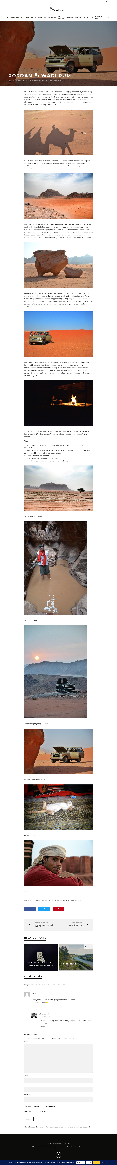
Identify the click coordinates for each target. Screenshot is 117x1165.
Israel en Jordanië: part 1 (44, 925)
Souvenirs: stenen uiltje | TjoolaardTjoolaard (49, 985)
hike (34, 900)
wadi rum (66, 900)
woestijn (78, 900)
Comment (27, 1041)
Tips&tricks (30, 17)
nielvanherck (16, 80)
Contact (88, 17)
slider (60, 900)
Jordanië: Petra (74, 925)
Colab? (79, 17)
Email (26, 1085)
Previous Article (41, 922)
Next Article (77, 922)
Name (26, 1075)
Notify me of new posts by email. (36, 1111)
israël (38, 900)
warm (72, 900)
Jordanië (45, 80)
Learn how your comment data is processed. (72, 1127)
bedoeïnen (28, 900)
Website (27, 1094)
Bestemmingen (14, 17)
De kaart (61, 17)
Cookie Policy (98, 17)
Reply (36, 1006)
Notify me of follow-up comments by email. (40, 1106)
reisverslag (52, 900)
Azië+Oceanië (26, 80)
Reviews (52, 17)
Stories (42, 17)
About (70, 17)
